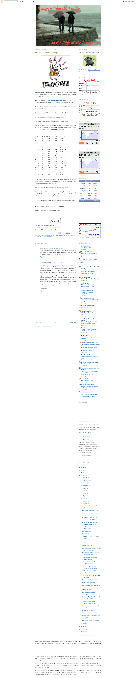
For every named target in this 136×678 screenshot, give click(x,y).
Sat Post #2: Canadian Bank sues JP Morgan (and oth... (91, 563)
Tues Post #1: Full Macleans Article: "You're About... (89, 523)
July (84, 491)
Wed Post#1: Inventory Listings (90, 510)
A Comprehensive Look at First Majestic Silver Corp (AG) (88, 285)
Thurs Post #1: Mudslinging (89, 582)
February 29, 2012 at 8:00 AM (55, 248)
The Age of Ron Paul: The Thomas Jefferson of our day (91, 549)
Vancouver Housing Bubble (65, 235)
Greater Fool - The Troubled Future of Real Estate (89, 260)
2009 (82, 632)
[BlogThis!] (63, 233)
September (86, 485)
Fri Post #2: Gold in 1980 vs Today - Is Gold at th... (89, 572)
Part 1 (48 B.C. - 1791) (85, 432)
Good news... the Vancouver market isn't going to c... (89, 602)
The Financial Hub (86, 355)
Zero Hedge (84, 328)
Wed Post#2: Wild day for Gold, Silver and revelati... (90, 507)
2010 (82, 629)
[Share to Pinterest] (69, 233)
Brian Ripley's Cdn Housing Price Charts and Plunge (89, 395)
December (85, 478)
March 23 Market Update (87, 380)
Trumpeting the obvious (88, 610)
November (86, 480)
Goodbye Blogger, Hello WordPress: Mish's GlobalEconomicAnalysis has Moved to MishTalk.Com (90, 372)
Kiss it (82, 262)
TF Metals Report (86, 246)
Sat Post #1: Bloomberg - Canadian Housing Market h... (91, 567)
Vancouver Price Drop (87, 384)
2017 (82, 465)
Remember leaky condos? (89, 613)
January (85, 623)
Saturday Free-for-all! (86, 307)
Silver (81, 195)
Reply (41, 257)
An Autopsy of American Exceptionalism (87, 293)
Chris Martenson (86, 392)
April (84, 498)
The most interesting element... (90, 620)
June (84, 493)
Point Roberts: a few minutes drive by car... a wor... (91, 528)
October (85, 483)
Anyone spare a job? (87, 545)
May (84, 496)
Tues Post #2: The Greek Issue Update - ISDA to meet (90, 518)
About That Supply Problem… (88, 364)
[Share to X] (65, 233)
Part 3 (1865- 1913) (84, 439)
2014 (82, 470)
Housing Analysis (86, 311)
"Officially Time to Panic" (89, 534)
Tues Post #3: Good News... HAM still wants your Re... (91, 514)
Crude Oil (82, 183)
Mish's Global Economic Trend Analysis (90, 368)
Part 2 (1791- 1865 (84, 436)
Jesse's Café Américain (87, 252)
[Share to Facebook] (67, 233)
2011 (82, 626)
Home (55, 322)
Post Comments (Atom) (49, 326)
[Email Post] (58, 233)
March (84, 501)
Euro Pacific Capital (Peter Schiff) (88, 319)
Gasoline (82, 188)
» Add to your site (96, 200)
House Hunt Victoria (87, 379)
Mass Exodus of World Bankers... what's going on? (91, 553)
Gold (81, 193)
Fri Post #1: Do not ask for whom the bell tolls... (91, 576)
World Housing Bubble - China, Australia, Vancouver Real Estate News (90, 344)
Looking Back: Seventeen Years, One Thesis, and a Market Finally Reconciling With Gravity (90, 271)
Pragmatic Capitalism (87, 290)
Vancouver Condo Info (48, 235)
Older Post (73, 322)
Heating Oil (83, 191)
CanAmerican (44, 262)
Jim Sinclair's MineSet (87, 298)
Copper (82, 198)
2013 (82, 473)
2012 (82, 475)
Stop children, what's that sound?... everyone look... (91, 586)
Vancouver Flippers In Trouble (89, 362)
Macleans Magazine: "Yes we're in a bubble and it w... (91, 598)
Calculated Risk (85, 277)
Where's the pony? (87, 589)
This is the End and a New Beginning (90, 279)
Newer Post (38, 322)
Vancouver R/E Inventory (43, 236)
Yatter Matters (85, 335)
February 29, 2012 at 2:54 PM (56, 262)
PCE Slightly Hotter (86, 247)
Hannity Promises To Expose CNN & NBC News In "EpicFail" (90, 330)
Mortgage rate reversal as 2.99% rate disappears (90, 607)
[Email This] (61, 233)
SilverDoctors (85, 283)
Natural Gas (83, 186)
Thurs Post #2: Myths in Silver (90, 580)
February (85, 503)
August (85, 488)
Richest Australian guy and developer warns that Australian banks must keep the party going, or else (90, 349)
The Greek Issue (86, 531)
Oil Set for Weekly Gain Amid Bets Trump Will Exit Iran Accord (89, 322)
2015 (82, 467)
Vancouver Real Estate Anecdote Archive (90, 267)
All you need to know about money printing (89, 558)
